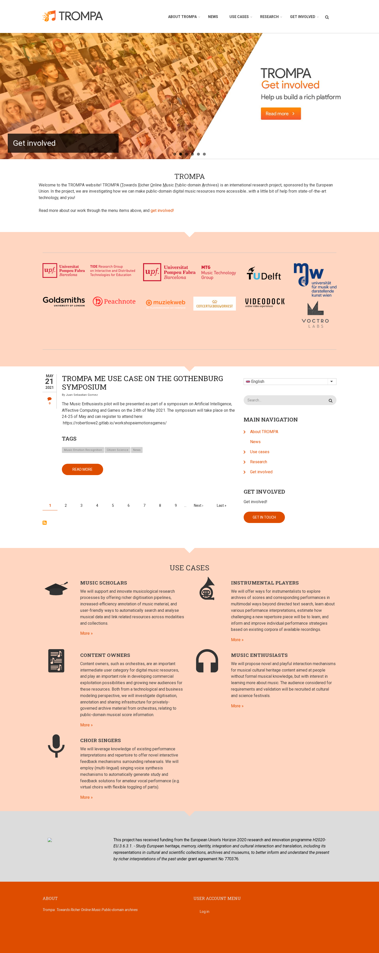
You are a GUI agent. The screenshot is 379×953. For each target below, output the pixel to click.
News (213, 17)
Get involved (302, 17)
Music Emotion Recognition (83, 450)
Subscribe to (45, 523)
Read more (87, 471)
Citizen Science (117, 450)
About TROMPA (182, 17)
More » (86, 633)
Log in (204, 911)
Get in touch (264, 517)
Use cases (239, 17)
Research (269, 17)
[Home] (76, 15)
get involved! (162, 210)
